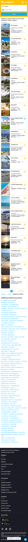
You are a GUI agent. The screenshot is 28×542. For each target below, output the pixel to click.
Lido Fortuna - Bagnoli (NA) (7, 430)
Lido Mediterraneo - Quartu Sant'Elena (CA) (11, 371)
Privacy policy (4, 503)
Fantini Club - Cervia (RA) (7, 337)
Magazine (3, 461)
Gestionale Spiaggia (6, 471)
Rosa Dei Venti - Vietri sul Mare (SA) (9, 418)
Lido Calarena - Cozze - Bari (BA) (9, 401)
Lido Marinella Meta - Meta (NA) (8, 300)
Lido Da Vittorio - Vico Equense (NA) (9, 304)
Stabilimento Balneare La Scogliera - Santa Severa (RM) (13, 435)
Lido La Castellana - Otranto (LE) (8, 339)
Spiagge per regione (6, 485)
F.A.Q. (2, 469)
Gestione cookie (5, 508)
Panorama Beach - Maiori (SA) (8, 404)
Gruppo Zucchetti (10, 452)
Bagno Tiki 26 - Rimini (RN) (7, 361)
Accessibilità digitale (6, 510)
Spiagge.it (3, 294)
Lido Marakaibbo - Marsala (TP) (8, 365)
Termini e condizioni (6, 505)
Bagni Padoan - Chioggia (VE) (8, 351)
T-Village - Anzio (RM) (19, 337)
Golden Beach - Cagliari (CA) (7, 381)
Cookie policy (4, 500)
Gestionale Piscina (5, 474)
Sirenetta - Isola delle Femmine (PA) (9, 410)
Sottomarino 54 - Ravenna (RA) (8, 383)
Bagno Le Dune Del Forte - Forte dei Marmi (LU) (12, 326)
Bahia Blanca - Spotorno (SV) (8, 302)
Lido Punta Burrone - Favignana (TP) (9, 442)
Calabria (9, 294)
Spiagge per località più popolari (8, 492)
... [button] (16, 291)
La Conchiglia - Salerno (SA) (7, 322)
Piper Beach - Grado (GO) (21, 308)
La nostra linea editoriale (7, 464)
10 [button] (20, 291)
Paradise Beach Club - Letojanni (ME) (10, 377)
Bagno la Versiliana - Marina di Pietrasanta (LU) (12, 367)
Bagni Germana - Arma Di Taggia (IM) (9, 373)
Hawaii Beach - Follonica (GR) (8, 328)
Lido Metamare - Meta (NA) (7, 397)
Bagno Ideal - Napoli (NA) (7, 428)
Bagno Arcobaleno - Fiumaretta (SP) (9, 318)
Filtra (18, 538)
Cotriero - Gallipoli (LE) (21, 328)
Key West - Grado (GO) (6, 310)
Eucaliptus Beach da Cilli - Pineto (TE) (10, 349)
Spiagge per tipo (5, 489)
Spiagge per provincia (6, 487)
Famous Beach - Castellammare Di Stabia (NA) (12, 320)
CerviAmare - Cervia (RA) (7, 333)
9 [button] (18, 291)
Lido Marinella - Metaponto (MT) (8, 312)
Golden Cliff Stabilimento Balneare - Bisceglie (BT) (13, 432)
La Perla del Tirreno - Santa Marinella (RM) (11, 345)
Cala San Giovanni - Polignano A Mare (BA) (11, 406)
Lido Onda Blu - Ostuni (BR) (7, 347)
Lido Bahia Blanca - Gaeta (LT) (8, 387)
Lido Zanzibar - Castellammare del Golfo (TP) (12, 422)
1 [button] (4, 291)
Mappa (11, 538)
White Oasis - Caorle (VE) (7, 341)
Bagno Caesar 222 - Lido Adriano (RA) (10, 385)
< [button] (2, 291)
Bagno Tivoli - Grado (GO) (7, 324)
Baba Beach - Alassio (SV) (7, 308)
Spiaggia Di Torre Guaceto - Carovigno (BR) (11, 399)
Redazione (3, 466)
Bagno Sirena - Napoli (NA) (7, 408)
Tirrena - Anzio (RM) (6, 357)
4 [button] (11, 291)
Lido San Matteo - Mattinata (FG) (9, 314)
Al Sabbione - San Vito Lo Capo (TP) (9, 306)
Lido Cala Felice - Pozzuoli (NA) (8, 424)
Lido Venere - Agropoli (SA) (7, 335)
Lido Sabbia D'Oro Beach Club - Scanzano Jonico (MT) (14, 316)
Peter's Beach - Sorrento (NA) (8, 440)
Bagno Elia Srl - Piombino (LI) (8, 330)
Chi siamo (3, 459)
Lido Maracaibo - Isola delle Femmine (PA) (11, 420)
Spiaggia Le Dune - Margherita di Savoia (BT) (11, 353)
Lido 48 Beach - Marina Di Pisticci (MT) (10, 395)
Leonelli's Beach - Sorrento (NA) (8, 426)
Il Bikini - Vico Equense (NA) (7, 438)
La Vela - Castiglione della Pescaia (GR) (10, 355)
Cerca (14, 14)
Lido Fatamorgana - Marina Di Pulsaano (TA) (11, 363)
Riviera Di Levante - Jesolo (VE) (8, 391)
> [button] (25, 291)
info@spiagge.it (7, 536)
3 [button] (9, 291)
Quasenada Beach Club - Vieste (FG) (9, 343)
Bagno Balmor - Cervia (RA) (7, 369)
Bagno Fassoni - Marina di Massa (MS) (10, 375)
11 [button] (23, 291)
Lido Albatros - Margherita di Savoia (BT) (10, 359)
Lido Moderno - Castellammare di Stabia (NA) (12, 414)
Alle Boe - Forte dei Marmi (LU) (8, 379)
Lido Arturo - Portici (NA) (21, 361)
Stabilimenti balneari (6, 482)
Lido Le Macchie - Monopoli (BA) (9, 416)
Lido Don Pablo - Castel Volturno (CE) (10, 389)
